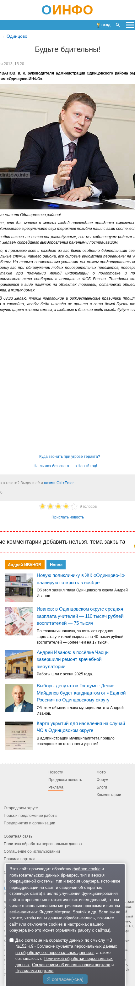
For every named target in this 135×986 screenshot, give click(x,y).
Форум (102, 780)
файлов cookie (86, 869)
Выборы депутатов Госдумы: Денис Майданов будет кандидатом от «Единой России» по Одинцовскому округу (81, 692)
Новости (55, 772)
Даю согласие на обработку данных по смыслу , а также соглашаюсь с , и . (66, 955)
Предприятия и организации (29, 823)
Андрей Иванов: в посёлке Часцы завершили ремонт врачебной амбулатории (73, 659)
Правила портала (19, 859)
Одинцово (17, 36)
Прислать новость (67, 517)
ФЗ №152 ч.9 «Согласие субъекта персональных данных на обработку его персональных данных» (66, 946)
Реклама (55, 787)
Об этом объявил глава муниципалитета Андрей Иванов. (80, 711)
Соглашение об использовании (32, 852)
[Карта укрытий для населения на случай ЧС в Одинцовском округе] (19, 736)
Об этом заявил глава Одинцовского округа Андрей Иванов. (82, 593)
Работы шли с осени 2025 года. (65, 674)
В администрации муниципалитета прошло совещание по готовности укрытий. (76, 741)
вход (106, 25)
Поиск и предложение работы (30, 816)
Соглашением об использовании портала (71, 964)
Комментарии (109, 795)
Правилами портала (34, 970)
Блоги (102, 787)
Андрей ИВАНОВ (24, 564)
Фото (101, 772)
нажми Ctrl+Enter (59, 483)
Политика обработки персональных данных (43, 844)
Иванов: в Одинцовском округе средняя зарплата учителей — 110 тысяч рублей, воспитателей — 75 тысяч (81, 616)
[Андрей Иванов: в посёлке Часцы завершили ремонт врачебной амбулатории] (19, 664)
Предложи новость (65, 780)
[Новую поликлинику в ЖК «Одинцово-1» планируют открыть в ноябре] (19, 587)
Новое (56, 564)
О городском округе (21, 808)
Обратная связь (18, 836)
